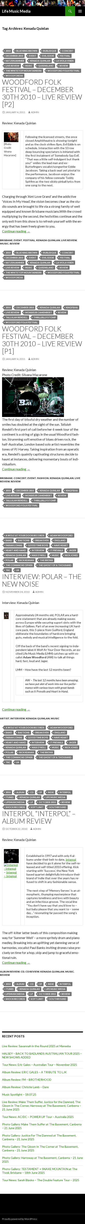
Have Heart (61, 545)
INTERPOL (65, 792)
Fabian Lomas (14, 545)
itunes (10, 797)
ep (40, 792)
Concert (67, 50)
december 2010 (14, 55)
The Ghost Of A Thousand (54, 565)
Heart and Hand (16, 550)
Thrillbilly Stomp (44, 317)
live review (12, 65)
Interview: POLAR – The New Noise (41, 580)
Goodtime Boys (38, 545)
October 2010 (47, 802)
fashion (43, 478)
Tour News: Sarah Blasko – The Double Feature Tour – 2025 (40, 1180)
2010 (8, 50)
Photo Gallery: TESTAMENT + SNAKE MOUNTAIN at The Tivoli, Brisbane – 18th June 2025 (39, 1170)
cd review (32, 971)
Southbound (57, 807)
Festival (65, 55)
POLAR (9, 560)
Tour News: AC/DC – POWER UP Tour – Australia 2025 (38, 1117)
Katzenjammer (15, 60)
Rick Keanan (26, 560)
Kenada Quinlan (40, 60)
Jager (72, 550)
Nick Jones (71, 555)
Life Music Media (16, 11)
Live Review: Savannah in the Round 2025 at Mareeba (36, 1046)
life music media (55, 797)
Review (63, 65)
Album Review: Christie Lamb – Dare (25, 1087)
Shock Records (15, 807)
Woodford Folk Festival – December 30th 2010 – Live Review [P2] (42, 93)
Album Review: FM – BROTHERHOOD (26, 1079)
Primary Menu (80, 11)
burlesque (49, 50)
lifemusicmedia (15, 802)
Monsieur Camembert (38, 312)
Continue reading (16, 231)
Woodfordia (14, 75)
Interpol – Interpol (10, 874)
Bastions (24, 540)
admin (35, 112)
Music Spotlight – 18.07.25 (19, 1094)
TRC (8, 570)
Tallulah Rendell (17, 317)
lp (31, 802)
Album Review (10, 971)
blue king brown (26, 50)
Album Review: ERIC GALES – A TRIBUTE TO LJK (34, 1072)
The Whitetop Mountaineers (24, 70)
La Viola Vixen (65, 60)
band (9, 540)
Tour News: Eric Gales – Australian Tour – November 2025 (39, 1064)
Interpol (71, 859)
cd (32, 792)
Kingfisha (72, 307)
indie (51, 792)
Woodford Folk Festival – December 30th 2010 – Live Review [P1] (42, 340)
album (20, 792)
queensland (46, 65)
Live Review (69, 240)
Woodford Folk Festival (63, 70)
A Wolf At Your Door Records (25, 535)
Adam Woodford (61, 535)
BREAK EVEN (42, 540)
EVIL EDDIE (48, 55)
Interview (38, 550)
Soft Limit (37, 807)
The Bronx (46, 560)
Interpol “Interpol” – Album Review (39, 817)
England (60, 540)
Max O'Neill (39, 555)
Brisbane (6, 240)
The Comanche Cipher (19, 565)
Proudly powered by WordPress (19, 1218)
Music (28, 65)
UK (17, 570)
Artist (4, 718)
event (32, 55)
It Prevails (56, 550)
